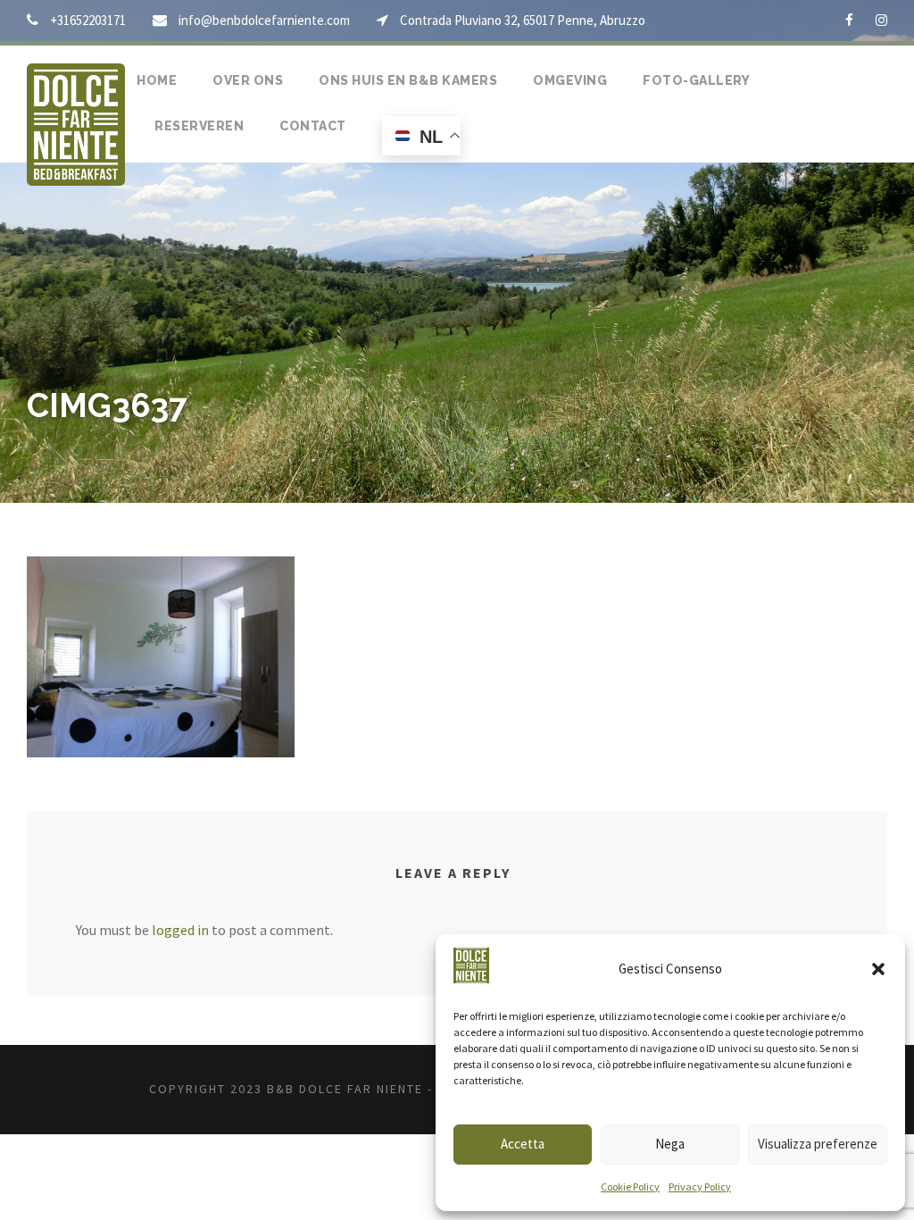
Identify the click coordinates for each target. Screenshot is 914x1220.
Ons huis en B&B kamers (408, 80)
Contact (312, 126)
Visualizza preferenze (817, 1143)
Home (157, 80)
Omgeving (570, 80)
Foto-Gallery (696, 80)
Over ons (247, 80)
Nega (670, 1143)
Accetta (522, 1143)
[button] (878, 969)
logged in (180, 930)
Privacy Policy (700, 1186)
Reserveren (199, 126)
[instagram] (881, 20)
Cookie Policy (630, 1186)
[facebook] (849, 20)
